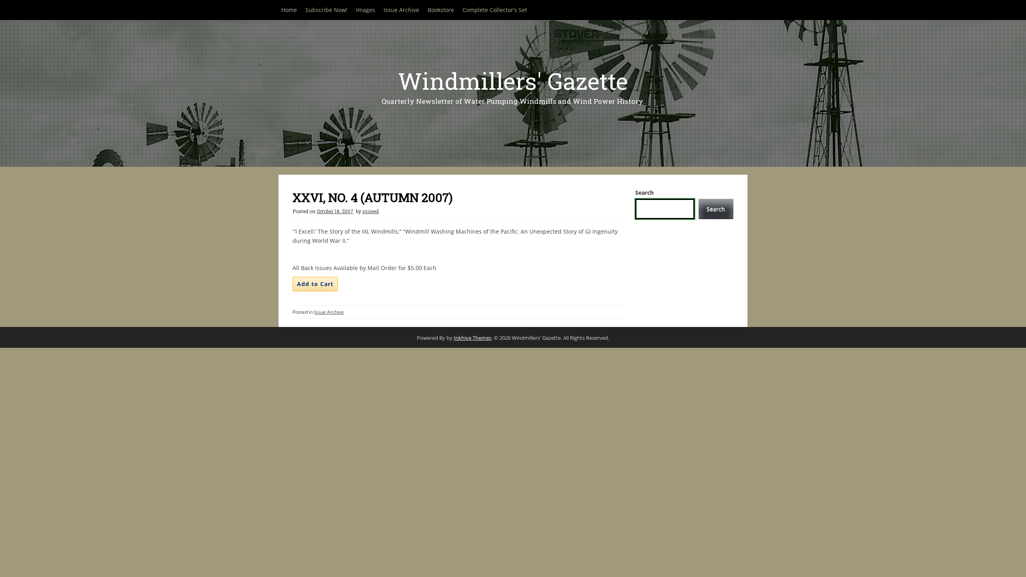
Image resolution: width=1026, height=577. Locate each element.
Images (365, 10)
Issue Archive (401, 10)
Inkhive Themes (472, 337)
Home (289, 10)
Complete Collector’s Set (495, 10)
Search (644, 192)
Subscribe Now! (326, 10)
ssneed (370, 211)
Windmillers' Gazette (513, 80)
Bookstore (441, 10)
